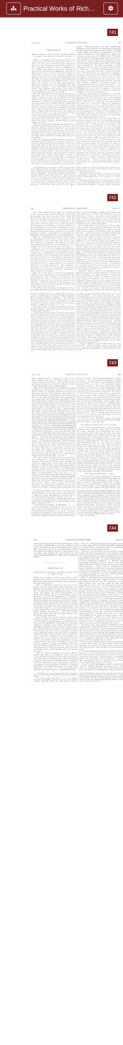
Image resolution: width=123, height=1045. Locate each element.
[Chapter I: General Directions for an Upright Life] (7, 522)
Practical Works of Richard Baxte (60, 8)
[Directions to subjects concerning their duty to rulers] (115, 522)
